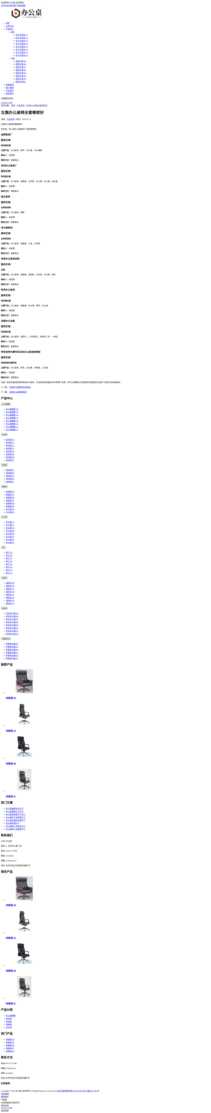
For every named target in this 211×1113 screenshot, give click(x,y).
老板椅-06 (10, 503)
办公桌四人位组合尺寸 (15, 826)
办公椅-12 (10, 522)
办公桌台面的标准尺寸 (15, 820)
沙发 (13, 58)
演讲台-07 (10, 589)
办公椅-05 (10, 543)
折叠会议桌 (6, 639)
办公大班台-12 (22, 50)
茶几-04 (9, 567)
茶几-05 (9, 564)
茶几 (3, 547)
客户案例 (10, 88)
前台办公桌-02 (12, 634)
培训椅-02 (10, 479)
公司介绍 (5, 6)
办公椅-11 (10, 525)
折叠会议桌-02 (12, 655)
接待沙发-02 (21, 82)
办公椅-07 (10, 537)
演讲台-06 (10, 592)
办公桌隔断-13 (12, 430)
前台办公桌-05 (12, 625)
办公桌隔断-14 (12, 427)
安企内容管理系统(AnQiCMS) (69, 1091)
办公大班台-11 (22, 52)
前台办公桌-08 (12, 616)
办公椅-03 (10, 512)
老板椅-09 (10, 492)
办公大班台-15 (22, 41)
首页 (8, 23)
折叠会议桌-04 (12, 650)
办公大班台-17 (22, 35)
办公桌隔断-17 (12, 418)
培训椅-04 (10, 473)
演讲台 (4, 578)
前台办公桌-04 (12, 628)
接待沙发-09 (21, 61)
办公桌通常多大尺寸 (14, 809)
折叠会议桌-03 (12, 653)
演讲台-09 (10, 583)
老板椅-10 (10, 495)
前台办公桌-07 (12, 619)
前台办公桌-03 (12, 631)
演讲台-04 (10, 598)
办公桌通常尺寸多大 (14, 811)
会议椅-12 (10, 445)
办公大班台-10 (22, 55)
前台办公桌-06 (12, 622)
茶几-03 (9, 570)
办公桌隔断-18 (12, 415)
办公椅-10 (10, 528)
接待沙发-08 (21, 64)
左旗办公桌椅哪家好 (18, 392)
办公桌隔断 (6, 404)
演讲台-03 (10, 601)
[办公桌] (26, 18)
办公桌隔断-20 (12, 409)
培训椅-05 (10, 470)
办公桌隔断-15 (12, 424)
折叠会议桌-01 (12, 658)
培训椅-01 (10, 482)
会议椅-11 (10, 448)
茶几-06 (9, 561)
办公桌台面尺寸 (13, 823)
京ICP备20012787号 (91, 1091)
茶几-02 (9, 573)
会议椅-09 (10, 454)
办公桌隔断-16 (12, 421)
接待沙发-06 (21, 70)
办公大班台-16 (22, 38)
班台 (13, 32)
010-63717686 (6, 103)
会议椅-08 (10, 457)
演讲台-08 (10, 586)
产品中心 (10, 29)
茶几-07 (9, 558)
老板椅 (4, 487)
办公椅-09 (10, 531)
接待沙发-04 (21, 76)
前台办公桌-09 (12, 613)
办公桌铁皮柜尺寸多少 (15, 814)
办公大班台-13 (22, 47)
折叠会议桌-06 (12, 644)
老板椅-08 (10, 498)
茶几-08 (9, 555)
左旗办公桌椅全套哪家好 (37, 105)
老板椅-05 (10, 506)
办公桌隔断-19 (12, 412)
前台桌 (4, 608)
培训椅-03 (10, 476)
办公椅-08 (10, 534)
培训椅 (4, 465)
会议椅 (4, 435)
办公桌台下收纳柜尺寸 (15, 817)
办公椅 (4, 517)
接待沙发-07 (21, 67)
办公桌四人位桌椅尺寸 (15, 829)
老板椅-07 (10, 500)
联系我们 (13, 6)
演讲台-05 (10, 595)
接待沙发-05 (21, 73)
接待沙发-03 (21, 79)
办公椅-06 (10, 540)
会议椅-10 (10, 451)
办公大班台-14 (22, 44)
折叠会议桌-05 (12, 647)
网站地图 (21, 6)
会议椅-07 (10, 460)
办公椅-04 (10, 509)
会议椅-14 (10, 440)
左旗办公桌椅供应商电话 (20, 387)
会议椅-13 (10, 443)
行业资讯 (10, 91)
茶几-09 (9, 552)
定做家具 (10, 85)
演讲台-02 (10, 603)
